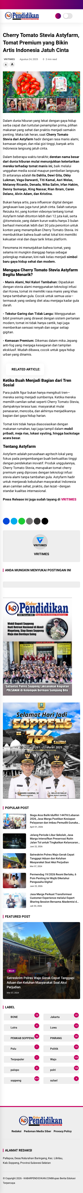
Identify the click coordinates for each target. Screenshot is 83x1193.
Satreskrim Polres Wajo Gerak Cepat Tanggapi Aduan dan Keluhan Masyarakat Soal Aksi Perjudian (52, 858)
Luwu (64, 1027)
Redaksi (16, 1131)
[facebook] (5, 4)
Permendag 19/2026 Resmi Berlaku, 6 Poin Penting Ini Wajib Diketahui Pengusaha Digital (53, 878)
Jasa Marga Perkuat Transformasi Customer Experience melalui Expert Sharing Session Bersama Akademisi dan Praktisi (55, 898)
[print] (29, 521)
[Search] (78, 5)
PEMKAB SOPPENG (24, 1037)
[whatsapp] (21, 521)
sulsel (63, 1080)
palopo (23, 1069)
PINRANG (64, 1037)
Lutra (23, 1027)
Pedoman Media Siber (37, 1131)
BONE (24, 1016)
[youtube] (22, 4)
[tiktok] (28, 4)
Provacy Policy (63, 1131)
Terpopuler (23, 1058)
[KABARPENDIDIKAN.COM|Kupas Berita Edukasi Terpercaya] (22, 19)
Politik (64, 1048)
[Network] (58, 16)
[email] (37, 521)
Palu (23, 1048)
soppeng (24, 1080)
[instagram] (16, 4)
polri (64, 1069)
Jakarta (64, 1016)
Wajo (11, 971)
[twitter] (11, 4)
